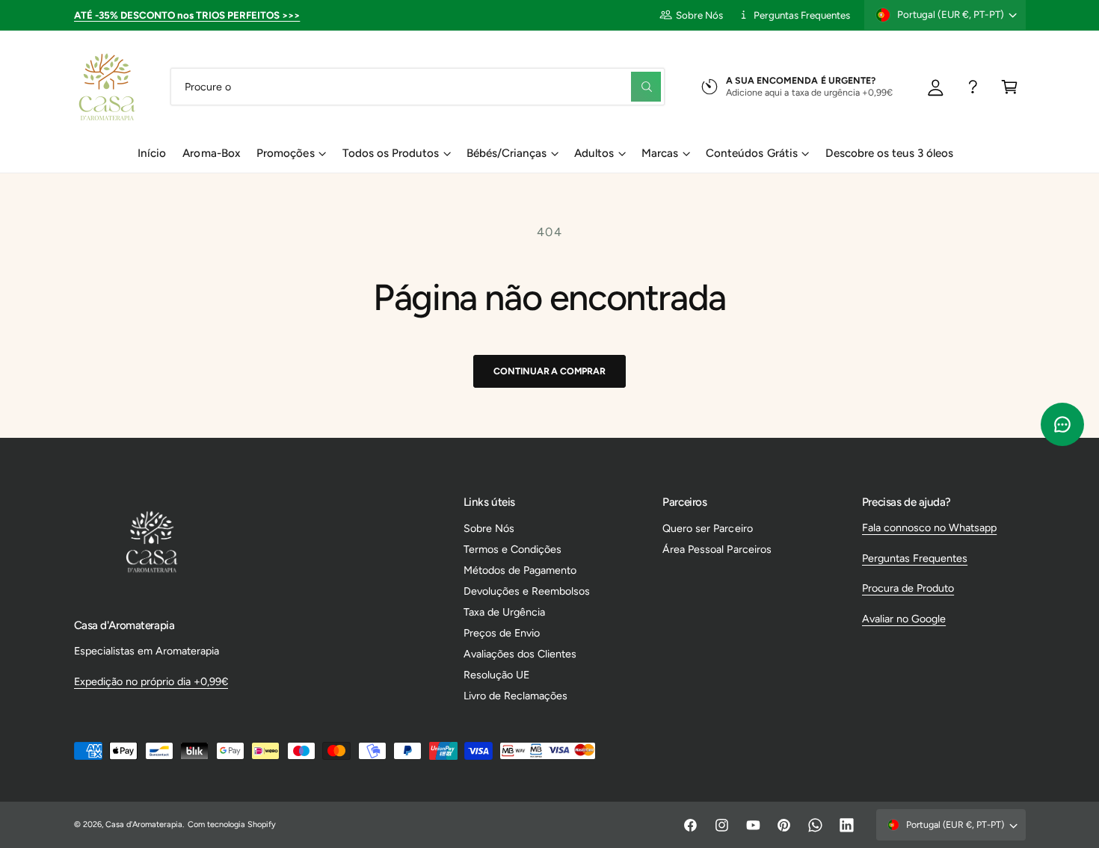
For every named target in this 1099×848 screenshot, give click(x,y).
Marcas (659, 153)
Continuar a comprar (549, 371)
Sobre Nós (699, 15)
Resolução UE (496, 674)
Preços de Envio (502, 633)
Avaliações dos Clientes (520, 653)
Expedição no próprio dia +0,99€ (151, 681)
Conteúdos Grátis (751, 153)
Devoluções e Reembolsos (527, 591)
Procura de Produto (908, 588)
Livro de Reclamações (515, 695)
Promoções (285, 153)
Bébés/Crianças (507, 153)
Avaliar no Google (904, 618)
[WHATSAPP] (973, 86)
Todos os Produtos (390, 153)
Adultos (594, 153)
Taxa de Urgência (504, 612)
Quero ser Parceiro (707, 528)
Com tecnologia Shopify (232, 824)
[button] (1009, 86)
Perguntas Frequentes (802, 15)
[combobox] (417, 86)
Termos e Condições (512, 549)
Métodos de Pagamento (520, 570)
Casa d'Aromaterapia (143, 824)
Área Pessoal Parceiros (716, 549)
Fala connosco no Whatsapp (929, 527)
